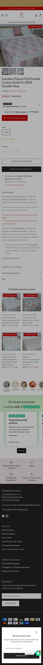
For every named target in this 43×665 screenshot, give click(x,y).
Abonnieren (21, 656)
